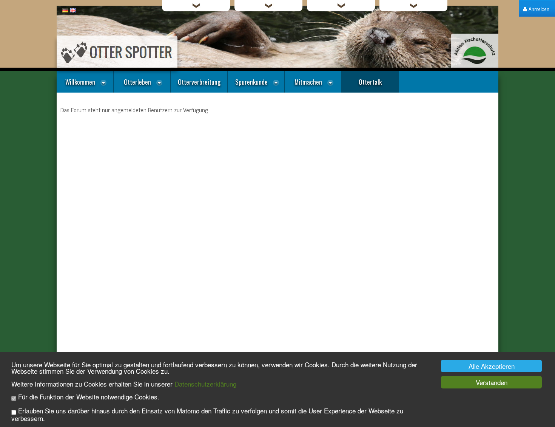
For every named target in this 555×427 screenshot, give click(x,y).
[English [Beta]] (73, 9)
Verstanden (491, 382)
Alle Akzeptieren (492, 366)
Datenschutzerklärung (205, 383)
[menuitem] (536, 8)
